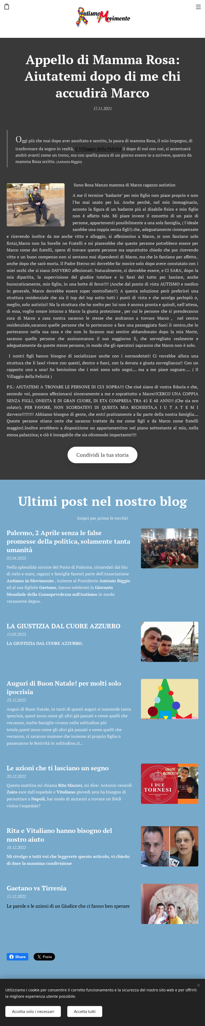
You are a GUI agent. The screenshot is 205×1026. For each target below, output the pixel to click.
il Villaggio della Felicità (98, 149)
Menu (198, 6)
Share (20, 957)
